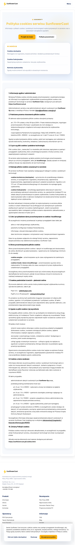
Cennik (4, 505)
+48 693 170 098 (7, 489)
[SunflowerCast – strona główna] (12, 3)
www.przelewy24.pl (37, 294)
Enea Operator (6, 522)
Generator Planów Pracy (46, 505)
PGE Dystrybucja (7, 517)
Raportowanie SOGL (45, 502)
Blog (40, 520)
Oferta (4, 502)
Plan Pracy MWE (44, 500)
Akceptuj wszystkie (48, 537)
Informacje (5, 500)
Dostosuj (34, 537)
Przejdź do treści (27, 37)
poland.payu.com (25, 291)
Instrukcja (5, 508)
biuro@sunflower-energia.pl (45, 110)
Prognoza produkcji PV (46, 508)
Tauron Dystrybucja (8, 520)
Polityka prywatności (46, 37)
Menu (69, 4)
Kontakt (41, 522)
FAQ (40, 517)
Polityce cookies (62, 531)
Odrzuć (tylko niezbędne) (17, 537)
